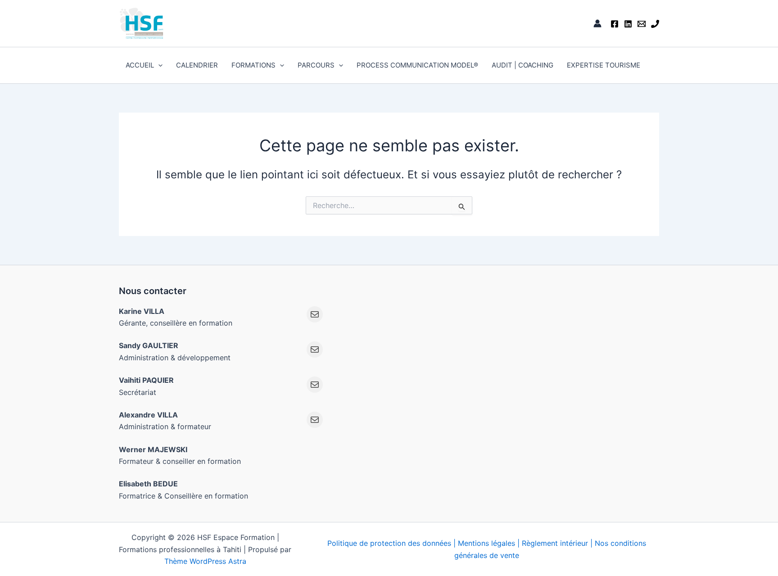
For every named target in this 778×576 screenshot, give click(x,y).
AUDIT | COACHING (522, 65)
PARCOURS (316, 65)
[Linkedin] (628, 24)
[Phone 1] (655, 24)
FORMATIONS (253, 65)
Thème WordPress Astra (205, 561)
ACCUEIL (140, 65)
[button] (158, 65)
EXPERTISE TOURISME (603, 65)
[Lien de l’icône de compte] (597, 23)
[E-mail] (315, 314)
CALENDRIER (197, 65)
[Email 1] (642, 24)
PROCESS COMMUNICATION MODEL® (417, 65)
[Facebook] (615, 24)
